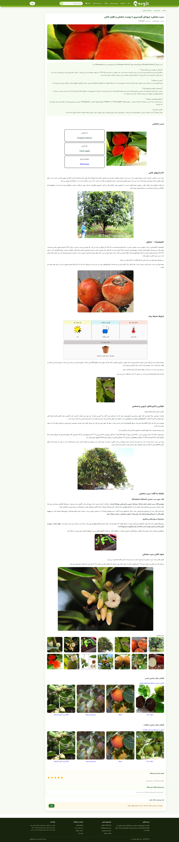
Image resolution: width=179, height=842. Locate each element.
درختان (164, 10)
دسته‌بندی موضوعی (106, 831)
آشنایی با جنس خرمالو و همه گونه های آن (151, 683)
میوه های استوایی (146, 10)
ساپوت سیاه (150, 715)
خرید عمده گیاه (97, 3)
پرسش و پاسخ (114, 3)
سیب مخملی (158, 124)
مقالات (106, 3)
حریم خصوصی (33, 839)
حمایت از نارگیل (79, 831)
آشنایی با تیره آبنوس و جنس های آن (153, 730)
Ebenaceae (84, 164)
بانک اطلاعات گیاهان (106, 825)
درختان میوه (157, 10)
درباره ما (44, 839)
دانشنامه (122, 3)
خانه (129, 3)
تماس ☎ (88, 3)
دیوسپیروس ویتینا (91, 715)
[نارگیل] (141, 3)
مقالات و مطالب (107, 833)
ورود (32, 3)
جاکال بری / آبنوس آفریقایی (61, 715)
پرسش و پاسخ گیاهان (106, 828)
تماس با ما (80, 833)
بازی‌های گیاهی (79, 825)
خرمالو (120, 715)
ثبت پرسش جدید (79, 828)
